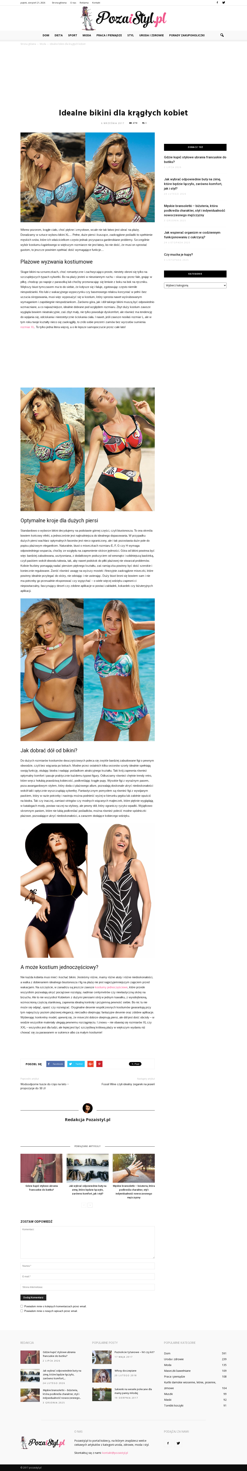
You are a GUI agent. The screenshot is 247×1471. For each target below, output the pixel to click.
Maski (167, 1399)
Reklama (84, 2)
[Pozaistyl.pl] (123, 18)
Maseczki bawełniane (177, 1371)
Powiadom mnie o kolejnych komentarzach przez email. (55, 1306)
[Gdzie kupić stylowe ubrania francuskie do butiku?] (41, 1168)
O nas (73, 2)
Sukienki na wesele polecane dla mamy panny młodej (133, 1391)
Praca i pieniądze (109, 35)
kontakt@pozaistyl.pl (115, 1453)
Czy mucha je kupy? (178, 254)
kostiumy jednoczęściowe (111, 987)
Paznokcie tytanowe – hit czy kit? (135, 1352)
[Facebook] (217, 2)
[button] (222, 35)
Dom (46, 35)
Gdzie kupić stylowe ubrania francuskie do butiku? (59, 1354)
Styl (130, 35)
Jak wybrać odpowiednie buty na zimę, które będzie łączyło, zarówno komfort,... (62, 1375)
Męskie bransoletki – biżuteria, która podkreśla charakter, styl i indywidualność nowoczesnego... (62, 1394)
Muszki (168, 1394)
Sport (72, 35)
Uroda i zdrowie (151, 35)
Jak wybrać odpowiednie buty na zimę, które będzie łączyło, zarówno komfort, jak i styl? (87, 1189)
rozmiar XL (27, 327)
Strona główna (59, 2)
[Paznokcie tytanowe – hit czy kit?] (102, 1357)
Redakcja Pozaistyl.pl (87, 1119)
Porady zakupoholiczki (187, 35)
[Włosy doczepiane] (102, 1376)
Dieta (59, 35)
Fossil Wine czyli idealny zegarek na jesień (128, 1084)
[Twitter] (224, 2)
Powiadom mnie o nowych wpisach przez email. (51, 1311)
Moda (87, 35)
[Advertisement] (123, 77)
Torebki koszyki (173, 1405)
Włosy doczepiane (125, 1371)
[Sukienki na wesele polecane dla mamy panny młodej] (102, 1394)
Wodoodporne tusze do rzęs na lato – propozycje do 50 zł (44, 1086)
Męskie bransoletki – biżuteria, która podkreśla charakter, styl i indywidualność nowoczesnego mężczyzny (194, 210)
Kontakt (96, 2)
